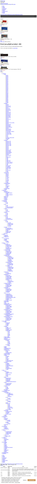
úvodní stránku (15, 48)
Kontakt (3, 462)
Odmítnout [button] (25, 480)
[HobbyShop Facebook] (11, 14)
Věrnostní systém (5, 11)
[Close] (1, 465)
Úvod (3, 455)
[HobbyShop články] (3, 14)
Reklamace (4, 9)
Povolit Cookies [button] (31, 480)
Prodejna (3, 12)
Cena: (1, 2)
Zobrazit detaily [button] (17, 482)
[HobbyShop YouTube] (19, 14)
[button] (35, 16)
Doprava (3, 10)
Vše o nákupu (4, 8)
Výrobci (3, 7)
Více (1, 25)
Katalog (3, 6)
